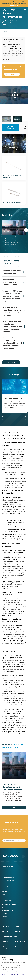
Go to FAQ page (9, 362)
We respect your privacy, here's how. (8, 969)
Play (15, 95)
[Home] (8, 10)
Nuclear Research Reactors (12, 239)
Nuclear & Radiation (10, 244)
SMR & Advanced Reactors (12, 237)
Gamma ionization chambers (12, 202)
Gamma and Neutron (13, 398)
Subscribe (21, 840)
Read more (11, 148)
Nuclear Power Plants (11, 240)
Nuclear (7, 231)
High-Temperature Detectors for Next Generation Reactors (12, 787)
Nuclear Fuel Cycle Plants (12, 242)
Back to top (23, 856)
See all (14, 418)
